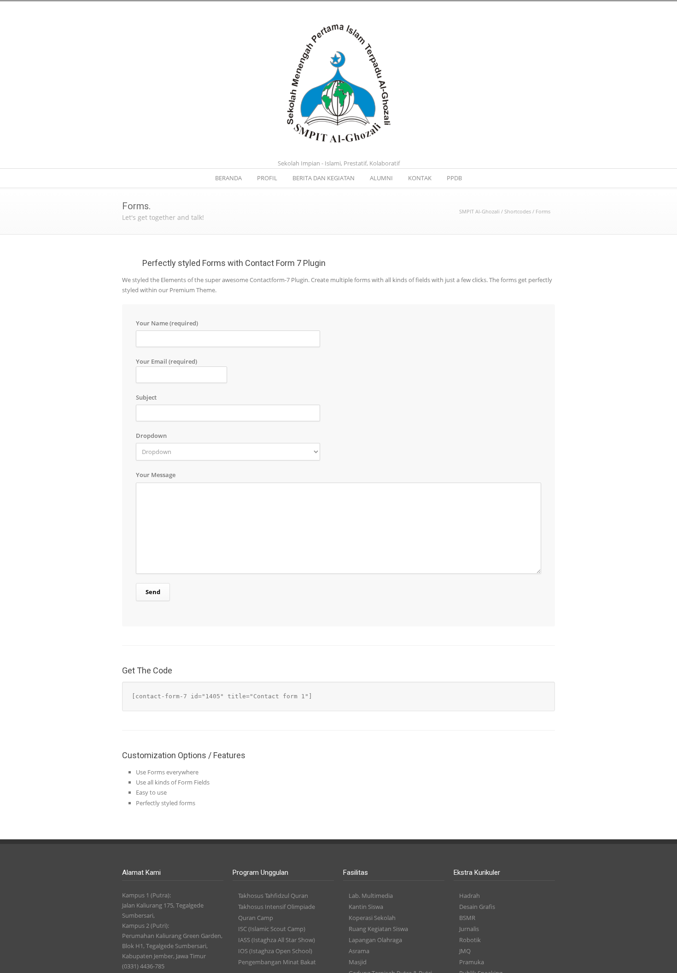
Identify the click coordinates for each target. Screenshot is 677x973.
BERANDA (228, 178)
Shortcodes (517, 211)
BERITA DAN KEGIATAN (323, 178)
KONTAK (420, 178)
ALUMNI (381, 178)
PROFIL (267, 178)
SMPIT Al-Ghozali (479, 211)
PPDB (454, 178)
